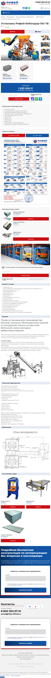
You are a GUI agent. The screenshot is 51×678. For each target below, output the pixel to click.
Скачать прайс (38, 135)
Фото (13, 31)
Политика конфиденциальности (16, 663)
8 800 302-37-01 (42, 2)
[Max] (23, 8)
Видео (39, 31)
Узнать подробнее (15, 675)
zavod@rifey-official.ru (11, 614)
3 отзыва (7, 27)
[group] (20, 47)
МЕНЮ (7, 13)
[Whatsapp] (29, 8)
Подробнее (31, 218)
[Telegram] (26, 8)
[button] (2, 58)
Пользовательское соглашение (25, 666)
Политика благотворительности (34, 663)
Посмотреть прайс (14, 135)
